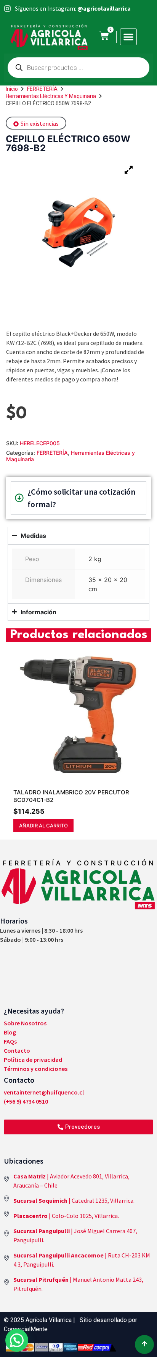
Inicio (12, 89)
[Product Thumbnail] (128, 169)
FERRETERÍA (42, 89)
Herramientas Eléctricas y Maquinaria (51, 96)
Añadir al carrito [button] (43, 825)
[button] (128, 36)
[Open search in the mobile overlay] (78, 68)
